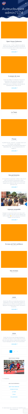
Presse (14, 139)
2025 (14, 297)
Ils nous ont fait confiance (14, 244)
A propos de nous (14, 76)
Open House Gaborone (14, 41)
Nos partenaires (14, 175)
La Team (14, 112)
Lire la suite (14, 51)
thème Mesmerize (14, 409)
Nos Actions (14, 271)
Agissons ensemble (14, 209)
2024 (14, 333)
